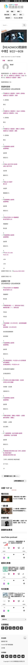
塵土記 (5, 184)
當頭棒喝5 (6, 148)
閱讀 (12, 11)
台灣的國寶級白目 (19, 481)
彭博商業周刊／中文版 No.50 (11, 364)
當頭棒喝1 (6, 201)
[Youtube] (13, 628)
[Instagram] (10, 628)
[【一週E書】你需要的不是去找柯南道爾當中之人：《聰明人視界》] (6, 511)
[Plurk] (17, 628)
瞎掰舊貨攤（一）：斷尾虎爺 (11, 307)
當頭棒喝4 (6, 237)
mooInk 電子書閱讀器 (7, 644)
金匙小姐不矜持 (7, 166)
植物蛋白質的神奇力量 (9, 455)
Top (25, 638)
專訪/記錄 (6, 14)
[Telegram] (21, 628)
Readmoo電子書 (18, 17)
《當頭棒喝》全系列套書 (10, 435)
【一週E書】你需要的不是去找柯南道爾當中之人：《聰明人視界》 (19, 510)
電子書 (15, 1)
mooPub (25, 1)
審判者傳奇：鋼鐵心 (8, 417)
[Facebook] (2, 628)
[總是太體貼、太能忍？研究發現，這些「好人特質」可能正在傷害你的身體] (6, 523)
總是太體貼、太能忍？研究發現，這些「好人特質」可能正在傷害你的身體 (20, 522)
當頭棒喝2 (6, 400)
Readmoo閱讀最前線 (5, 1)
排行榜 (18, 56)
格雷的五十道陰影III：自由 (16, 75)
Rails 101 (5, 254)
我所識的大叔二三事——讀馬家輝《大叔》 (12, 476)
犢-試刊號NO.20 (7, 219)
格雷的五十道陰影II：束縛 (10, 95)
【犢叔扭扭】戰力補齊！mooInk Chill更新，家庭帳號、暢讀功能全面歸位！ (20, 498)
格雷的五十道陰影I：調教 (13, 77)
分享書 (19, 1)
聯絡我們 (8, 17)
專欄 (18, 11)
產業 (14, 14)
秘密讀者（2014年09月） (10, 327)
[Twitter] (6, 628)
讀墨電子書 (4, 641)
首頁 (8, 11)
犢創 (22, 1)
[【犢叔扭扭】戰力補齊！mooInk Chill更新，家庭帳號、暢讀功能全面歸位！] (6, 499)
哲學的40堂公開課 (8, 382)
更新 (21, 14)
